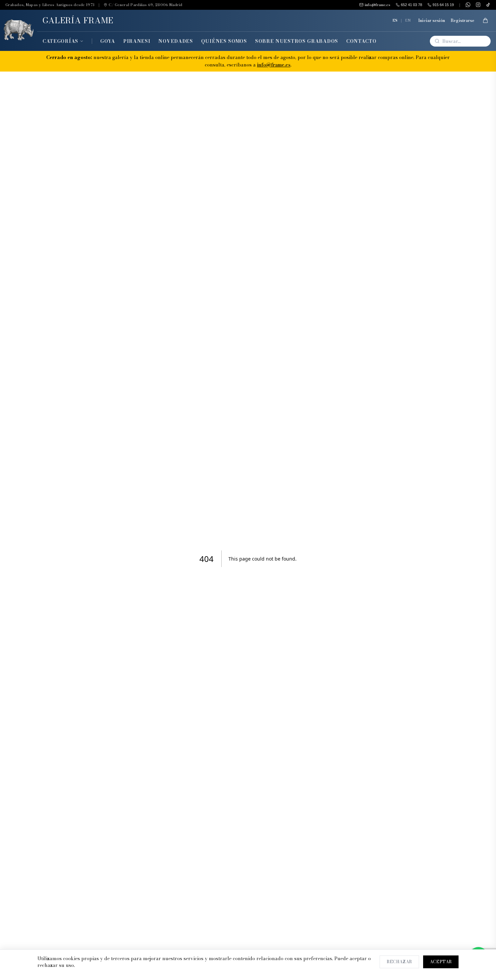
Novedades (175, 41)
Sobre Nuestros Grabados (296, 41)
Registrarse (462, 20)
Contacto (361, 41)
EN (408, 20)
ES (394, 20)
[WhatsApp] (468, 4)
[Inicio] (18, 30)
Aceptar (441, 961)
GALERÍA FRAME (78, 20)
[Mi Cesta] (485, 20)
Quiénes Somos (224, 41)
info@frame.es (274, 65)
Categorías (60, 41)
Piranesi (136, 41)
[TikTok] (488, 4)
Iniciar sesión (431, 20)
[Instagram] (478, 4)
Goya (107, 41)
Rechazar (399, 961)
